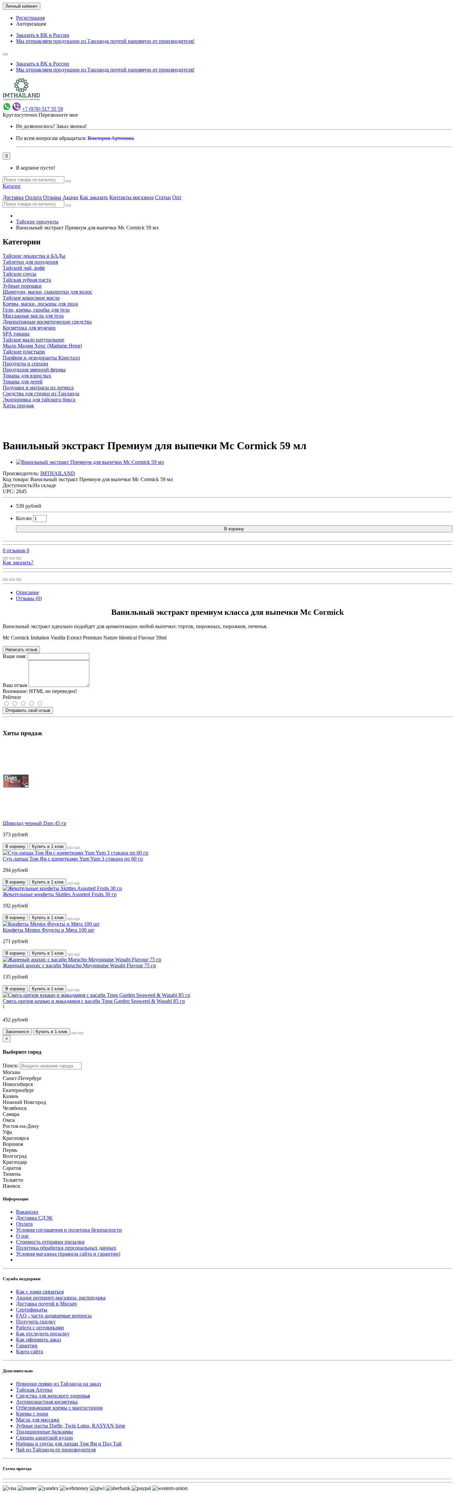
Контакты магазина (131, 197)
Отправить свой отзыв (27, 710)
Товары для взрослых (27, 375)
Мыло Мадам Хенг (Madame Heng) (42, 345)
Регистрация (30, 18)
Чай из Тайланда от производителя (56, 1449)
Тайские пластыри (24, 351)
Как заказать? (18, 562)
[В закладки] (12, 558)
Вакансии (27, 1212)
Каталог (12, 186)
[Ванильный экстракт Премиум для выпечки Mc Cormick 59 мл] (90, 462)
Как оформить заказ (38, 1339)
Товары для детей (23, 381)
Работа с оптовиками (40, 1327)
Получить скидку (36, 1321)
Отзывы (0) (29, 598)
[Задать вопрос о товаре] (5, 558)
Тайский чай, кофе (24, 268)
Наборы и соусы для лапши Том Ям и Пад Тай (69, 1443)
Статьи (163, 197)
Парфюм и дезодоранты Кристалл (41, 357)
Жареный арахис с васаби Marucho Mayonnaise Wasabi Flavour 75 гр (79, 965)
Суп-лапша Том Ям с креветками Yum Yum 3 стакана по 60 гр (73, 859)
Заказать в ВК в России (42, 35)
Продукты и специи (25, 363)
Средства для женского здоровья (53, 1396)
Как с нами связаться (40, 1291)
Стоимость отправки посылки (50, 1242)
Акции (70, 197)
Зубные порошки (22, 286)
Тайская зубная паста (27, 280)
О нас (22, 1236)
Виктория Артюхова (111, 138)
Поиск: (11, 1065)
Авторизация (31, 24)
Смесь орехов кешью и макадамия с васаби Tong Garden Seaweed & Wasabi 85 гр (94, 1001)
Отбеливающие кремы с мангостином (59, 1408)
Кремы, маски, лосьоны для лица (40, 304)
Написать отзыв (21, 649)
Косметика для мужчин (29, 328)
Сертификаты (31, 1309)
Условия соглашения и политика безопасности (69, 1230)
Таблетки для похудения (30, 262)
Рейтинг (12, 697)
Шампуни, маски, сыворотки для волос (47, 292)
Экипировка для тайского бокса (39, 399)
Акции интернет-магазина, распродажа (61, 1297)
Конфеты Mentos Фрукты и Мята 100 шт (48, 930)
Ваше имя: (14, 656)
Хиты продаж (18, 405)
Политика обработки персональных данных (66, 1248)
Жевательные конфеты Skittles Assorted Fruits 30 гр (60, 894)
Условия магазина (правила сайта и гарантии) (68, 1254)
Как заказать (94, 197)
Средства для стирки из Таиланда (41, 393)
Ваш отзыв (15, 685)
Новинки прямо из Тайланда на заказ (58, 1384)
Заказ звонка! (51, 126)
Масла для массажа (37, 1420)
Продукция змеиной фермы (34, 369)
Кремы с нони (32, 1414)
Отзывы (52, 197)
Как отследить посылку (43, 1333)
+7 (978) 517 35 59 (42, 109)
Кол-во (24, 518)
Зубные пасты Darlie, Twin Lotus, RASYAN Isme (70, 1425)
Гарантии (27, 1345)
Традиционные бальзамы (44, 1431)
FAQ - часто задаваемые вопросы (54, 1315)
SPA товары (16, 334)
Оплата (33, 197)
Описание (27, 592)
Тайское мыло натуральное (33, 339)
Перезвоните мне (58, 115)
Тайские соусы (19, 274)
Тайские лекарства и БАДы (34, 256)
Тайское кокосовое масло (31, 298)
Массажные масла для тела (33, 316)
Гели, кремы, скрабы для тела (36, 310)
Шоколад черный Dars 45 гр (34, 823)
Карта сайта (29, 1351)
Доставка (13, 197)
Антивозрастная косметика (47, 1402)
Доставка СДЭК (34, 1218)
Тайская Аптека (34, 1390)
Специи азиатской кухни (44, 1437)
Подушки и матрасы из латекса (38, 387)
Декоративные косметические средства (47, 322)
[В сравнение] (18, 558)
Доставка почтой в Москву (46, 1303)
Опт (177, 197)
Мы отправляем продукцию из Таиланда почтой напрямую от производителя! (105, 41)
